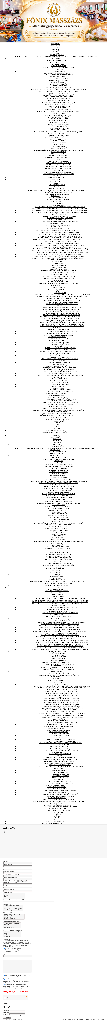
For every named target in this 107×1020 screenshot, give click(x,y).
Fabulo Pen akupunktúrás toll (60, 390)
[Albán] (14, 896)
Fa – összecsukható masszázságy (58, 229)
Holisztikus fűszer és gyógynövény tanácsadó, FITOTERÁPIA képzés (58, 150)
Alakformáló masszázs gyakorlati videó (57, 192)
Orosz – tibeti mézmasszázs (58, 124)
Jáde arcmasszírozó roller (58, 417)
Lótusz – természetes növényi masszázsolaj (62, 302)
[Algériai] (14, 898)
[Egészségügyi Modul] (12, 927)
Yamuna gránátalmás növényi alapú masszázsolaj (61, 315)
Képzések (57, 183)
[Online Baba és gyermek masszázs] (13, 907)
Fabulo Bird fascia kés (60, 379)
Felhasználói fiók (56, 181)
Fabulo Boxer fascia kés (60, 383)
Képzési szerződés (56, 62)
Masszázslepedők (56, 286)
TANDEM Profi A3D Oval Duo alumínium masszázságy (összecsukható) (60, 256)
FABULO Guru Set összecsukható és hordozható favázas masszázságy (60, 245)
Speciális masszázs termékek (58, 329)
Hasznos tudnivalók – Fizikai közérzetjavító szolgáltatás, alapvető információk (57, 190)
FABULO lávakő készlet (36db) (60, 357)
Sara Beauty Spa (60, 293)
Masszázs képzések (57, 64)
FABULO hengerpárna (58, 267)
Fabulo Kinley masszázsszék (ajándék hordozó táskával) (58, 284)
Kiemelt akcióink (57, 203)
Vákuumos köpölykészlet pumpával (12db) (60, 348)
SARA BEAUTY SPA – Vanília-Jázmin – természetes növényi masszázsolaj (62, 296)
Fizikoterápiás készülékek (56, 395)
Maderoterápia (58, 364)
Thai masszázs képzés (58, 130)
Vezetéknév (6, 1010)
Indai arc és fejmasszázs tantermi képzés (58, 97)
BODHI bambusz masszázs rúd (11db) (60, 342)
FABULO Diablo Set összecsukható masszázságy (60, 242)
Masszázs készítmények (56, 289)
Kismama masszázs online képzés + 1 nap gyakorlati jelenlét (58, 112)
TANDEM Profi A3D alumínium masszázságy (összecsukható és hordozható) (60, 253)
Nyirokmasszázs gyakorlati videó (57, 194)
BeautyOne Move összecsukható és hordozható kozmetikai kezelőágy (58, 410)
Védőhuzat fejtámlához (58, 275)
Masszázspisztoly (58, 361)
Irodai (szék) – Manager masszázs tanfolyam (58, 102)
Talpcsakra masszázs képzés (58, 128)
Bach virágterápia (58, 146)
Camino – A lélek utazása (58, 80)
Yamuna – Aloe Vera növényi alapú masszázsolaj (61, 318)
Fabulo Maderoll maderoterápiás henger (60, 366)
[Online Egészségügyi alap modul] (13, 910)
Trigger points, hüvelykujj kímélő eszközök (58, 370)
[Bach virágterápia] (12, 926)
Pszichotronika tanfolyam (58, 161)
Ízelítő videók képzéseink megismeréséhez (58, 68)
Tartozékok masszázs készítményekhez (58, 335)
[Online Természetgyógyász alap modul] (13, 908)
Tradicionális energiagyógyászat (58, 134)
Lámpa (58, 423)
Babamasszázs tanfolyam (58, 77)
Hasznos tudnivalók (57, 188)
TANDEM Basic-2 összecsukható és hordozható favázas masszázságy (60, 231)
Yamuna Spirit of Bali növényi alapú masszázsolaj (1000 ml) (61, 324)
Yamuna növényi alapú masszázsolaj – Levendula (62, 313)
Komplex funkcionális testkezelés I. (58, 115)
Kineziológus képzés (58, 154)
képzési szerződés (25, 988)
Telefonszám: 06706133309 (55, 430)
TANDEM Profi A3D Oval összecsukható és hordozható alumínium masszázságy (60, 212)
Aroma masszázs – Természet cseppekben (58, 75)
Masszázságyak (58, 205)
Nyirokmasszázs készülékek (58, 397)
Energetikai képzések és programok (57, 157)
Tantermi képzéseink (58, 66)
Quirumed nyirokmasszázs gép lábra (60, 405)
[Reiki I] (12, 933)
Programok (58, 170)
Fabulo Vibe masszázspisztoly (60, 362)
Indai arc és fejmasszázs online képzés (59, 99)
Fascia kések (58, 377)
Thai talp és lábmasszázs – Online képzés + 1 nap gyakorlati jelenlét (58, 132)
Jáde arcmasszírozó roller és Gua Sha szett (59, 414)
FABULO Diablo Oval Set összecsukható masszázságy (60, 243)
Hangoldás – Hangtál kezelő (58, 93)
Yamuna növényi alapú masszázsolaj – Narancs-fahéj (62, 309)
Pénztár (57, 428)
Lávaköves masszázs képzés (58, 119)
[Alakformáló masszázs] (13, 918)
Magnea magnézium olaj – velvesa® (60, 218)
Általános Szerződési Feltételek (57, 199)
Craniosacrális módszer (58, 82)
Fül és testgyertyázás (58, 86)
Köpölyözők (58, 346)
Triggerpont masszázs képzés (58, 135)
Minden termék (57, 201)
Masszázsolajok (58, 291)
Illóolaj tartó (58, 421)
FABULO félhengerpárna (58, 269)
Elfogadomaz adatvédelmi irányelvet (15, 1016)
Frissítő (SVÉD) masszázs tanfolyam (58, 88)
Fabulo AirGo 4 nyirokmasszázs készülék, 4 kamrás (60, 403)
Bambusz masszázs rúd (60, 344)
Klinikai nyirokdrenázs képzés (58, 117)
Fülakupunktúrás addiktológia (58, 155)
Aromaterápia (58, 145)
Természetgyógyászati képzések (57, 137)
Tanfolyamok (55, 58)
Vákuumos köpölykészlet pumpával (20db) (60, 350)
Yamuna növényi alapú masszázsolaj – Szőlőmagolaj (62, 307)
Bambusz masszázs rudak (58, 340)
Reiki (58, 159)
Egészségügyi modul (58, 143)
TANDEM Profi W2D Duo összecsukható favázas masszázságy (60, 234)
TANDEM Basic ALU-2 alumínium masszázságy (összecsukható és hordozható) (60, 209)
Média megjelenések (57, 55)
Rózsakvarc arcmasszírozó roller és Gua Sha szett (58, 416)
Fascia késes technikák (58, 84)
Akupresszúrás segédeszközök (58, 339)
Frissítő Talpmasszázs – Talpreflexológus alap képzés (58, 91)
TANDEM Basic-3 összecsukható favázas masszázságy (60, 232)
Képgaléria (57, 51)
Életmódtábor (58, 141)
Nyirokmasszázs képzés (58, 123)
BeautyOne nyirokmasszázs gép (60, 401)
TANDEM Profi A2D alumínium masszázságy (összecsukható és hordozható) (60, 249)
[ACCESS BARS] (13, 917)
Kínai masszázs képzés (58, 108)
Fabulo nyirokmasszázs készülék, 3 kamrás (60, 399)
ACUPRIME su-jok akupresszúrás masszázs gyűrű (58, 276)
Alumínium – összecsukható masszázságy (58, 247)
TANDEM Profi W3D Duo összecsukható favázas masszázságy (60, 238)
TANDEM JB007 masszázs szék (58, 282)
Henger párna (59, 264)
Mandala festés (58, 176)
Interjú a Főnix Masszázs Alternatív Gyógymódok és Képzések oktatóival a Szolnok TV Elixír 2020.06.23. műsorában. (57, 57)
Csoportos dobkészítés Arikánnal (58, 172)
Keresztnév (6, 1012)
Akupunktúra (59, 388)
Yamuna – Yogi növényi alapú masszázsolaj (62, 320)
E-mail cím (6, 1014)
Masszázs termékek (58, 214)
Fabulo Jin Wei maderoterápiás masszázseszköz (60, 368)
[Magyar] (14, 894)
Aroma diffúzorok (57, 223)
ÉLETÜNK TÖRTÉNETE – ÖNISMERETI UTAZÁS (58, 168)
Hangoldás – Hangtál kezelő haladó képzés (58, 95)
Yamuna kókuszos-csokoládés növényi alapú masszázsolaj (62, 317)
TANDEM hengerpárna (59, 265)
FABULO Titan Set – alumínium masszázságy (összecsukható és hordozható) (60, 258)
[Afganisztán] (14, 895)
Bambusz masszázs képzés (58, 79)
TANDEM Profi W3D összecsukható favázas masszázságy (60, 236)
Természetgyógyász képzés (58, 139)
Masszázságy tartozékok (58, 220)
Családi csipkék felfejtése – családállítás (58, 174)
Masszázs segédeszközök (57, 337)
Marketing (57, 187)
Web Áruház (55, 196)
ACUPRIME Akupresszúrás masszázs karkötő (58, 278)
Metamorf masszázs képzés (58, 121)
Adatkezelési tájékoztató (56, 60)
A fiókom (57, 425)
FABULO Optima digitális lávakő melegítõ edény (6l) (60, 359)
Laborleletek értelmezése (58, 148)
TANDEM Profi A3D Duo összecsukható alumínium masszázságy (60, 254)
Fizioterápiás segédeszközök (56, 394)
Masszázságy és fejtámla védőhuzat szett (58, 273)
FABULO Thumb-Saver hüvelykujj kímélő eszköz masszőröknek (60, 375)
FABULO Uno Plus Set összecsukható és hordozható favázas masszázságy (60, 240)
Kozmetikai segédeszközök (57, 412)
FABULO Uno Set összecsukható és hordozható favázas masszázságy (60, 207)
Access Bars (58, 69)
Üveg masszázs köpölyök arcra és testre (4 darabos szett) (60, 351)
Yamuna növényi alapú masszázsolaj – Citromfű (61, 311)
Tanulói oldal (55, 179)
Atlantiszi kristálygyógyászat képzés (58, 165)
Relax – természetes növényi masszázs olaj (62, 304)
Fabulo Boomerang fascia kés (60, 381)
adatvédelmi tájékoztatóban (15, 975)
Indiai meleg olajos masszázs (58, 101)
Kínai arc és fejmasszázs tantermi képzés (58, 104)
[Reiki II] (12, 935)
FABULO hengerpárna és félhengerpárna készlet (60, 221)
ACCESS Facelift (60, 71)
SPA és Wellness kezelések (58, 126)
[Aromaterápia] (12, 924)
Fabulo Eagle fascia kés (60, 384)
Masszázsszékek (57, 280)
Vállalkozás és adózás (57, 185)
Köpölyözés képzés (58, 113)
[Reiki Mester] (12, 936)
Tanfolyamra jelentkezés (55, 177)
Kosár (57, 427)
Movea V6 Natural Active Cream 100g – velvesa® (60, 216)
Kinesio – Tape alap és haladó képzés (58, 110)
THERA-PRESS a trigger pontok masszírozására (60, 372)
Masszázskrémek (58, 328)
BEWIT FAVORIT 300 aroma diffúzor (58, 225)
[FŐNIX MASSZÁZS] (9, 0)
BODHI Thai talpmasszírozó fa (60, 373)
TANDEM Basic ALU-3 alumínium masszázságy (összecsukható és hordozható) (60, 210)
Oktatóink (57, 47)
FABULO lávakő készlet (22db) (60, 355)
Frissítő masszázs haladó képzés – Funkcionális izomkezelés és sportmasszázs (58, 90)
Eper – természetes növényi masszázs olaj (62, 298)
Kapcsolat (57, 53)
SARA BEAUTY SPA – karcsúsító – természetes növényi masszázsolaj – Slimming (62, 295)
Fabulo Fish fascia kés (60, 386)
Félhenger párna (58, 262)
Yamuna (60, 306)
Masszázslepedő (59, 287)
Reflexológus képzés (58, 152)
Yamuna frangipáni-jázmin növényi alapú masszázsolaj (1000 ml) (61, 322)
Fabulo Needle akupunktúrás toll (60, 392)
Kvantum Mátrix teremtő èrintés (58, 166)
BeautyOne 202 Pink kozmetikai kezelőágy (58, 408)
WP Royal (19, 1019)
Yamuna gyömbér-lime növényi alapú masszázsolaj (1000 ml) (62, 326)
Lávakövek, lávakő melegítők (58, 353)
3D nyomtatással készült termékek (57, 419)
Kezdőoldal (55, 44)
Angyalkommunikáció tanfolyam (58, 163)
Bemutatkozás (55, 46)
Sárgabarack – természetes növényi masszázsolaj (62, 300)
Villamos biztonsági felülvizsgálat (55, 432)
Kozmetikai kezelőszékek (57, 406)
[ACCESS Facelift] (13, 916)
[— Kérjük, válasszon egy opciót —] (13, 905)
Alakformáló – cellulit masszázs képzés (58, 73)
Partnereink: (57, 49)
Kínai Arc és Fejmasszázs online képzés (58, 106)
